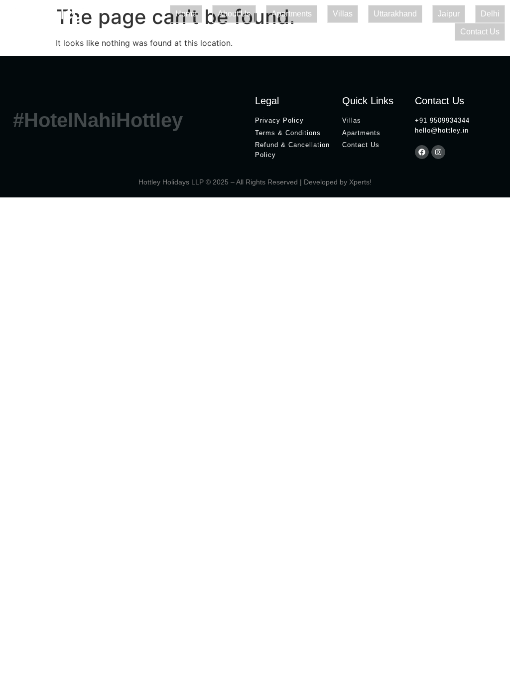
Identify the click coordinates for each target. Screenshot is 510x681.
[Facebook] (422, 152)
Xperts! (360, 182)
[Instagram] (438, 152)
